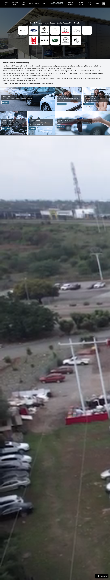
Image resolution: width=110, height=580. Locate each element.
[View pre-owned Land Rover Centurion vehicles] (55, 40)
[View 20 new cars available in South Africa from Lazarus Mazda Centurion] (65, 40)
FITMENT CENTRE (70, 3)
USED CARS (23, 3)
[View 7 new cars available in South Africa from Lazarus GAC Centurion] (55, 30)
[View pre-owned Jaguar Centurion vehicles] (76, 30)
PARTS (37, 4)
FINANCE (43, 4)
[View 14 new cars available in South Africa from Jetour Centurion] (87, 30)
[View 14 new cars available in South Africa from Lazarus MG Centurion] (76, 40)
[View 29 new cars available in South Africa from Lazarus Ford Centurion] (33, 30)
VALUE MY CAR (90, 3)
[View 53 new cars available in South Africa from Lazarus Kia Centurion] (44, 40)
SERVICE (31, 4)
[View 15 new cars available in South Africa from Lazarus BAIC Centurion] (23, 30)
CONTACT (98, 4)
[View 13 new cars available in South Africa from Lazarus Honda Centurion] (65, 30)
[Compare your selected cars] (103, 3)
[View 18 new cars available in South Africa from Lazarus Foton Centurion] (44, 30)
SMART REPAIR (81, 3)
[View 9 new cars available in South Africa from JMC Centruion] (33, 40)
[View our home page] (56, 3)
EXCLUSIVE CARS (15, 3)
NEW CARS (6, 3)
